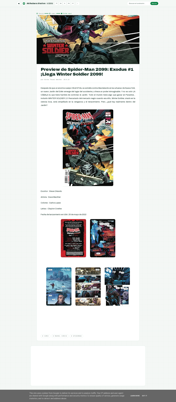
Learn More (135, 396)
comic (53, 13)
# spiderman (76, 336)
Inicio (41, 13)
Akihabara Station (38, 3)
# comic (45, 336)
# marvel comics (60, 336)
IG (60, 3)
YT (73, 3)
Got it (144, 396)
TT (56, 3)
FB (68, 3)
